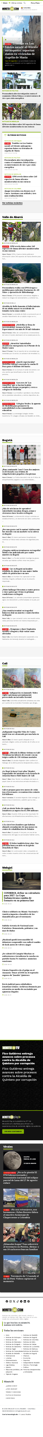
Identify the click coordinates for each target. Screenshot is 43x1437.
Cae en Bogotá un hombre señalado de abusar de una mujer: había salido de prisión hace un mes (20, 571)
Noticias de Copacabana (14, 1351)
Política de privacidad (13, 1395)
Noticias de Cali (9, 805)
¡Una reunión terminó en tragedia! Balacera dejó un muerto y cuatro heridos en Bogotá (20, 612)
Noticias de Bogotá (10, 586)
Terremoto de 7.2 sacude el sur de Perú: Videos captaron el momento (21, 1279)
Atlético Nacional (12, 1362)
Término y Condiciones (13, 1392)
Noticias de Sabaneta (13, 1346)
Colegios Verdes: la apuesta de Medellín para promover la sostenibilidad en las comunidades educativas (21, 407)
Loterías (8, 1358)
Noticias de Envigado (13, 1344)
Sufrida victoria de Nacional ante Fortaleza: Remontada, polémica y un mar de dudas (20, 928)
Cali (4, 663)
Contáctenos (10, 1398)
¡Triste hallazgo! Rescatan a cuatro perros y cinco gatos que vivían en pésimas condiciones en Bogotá (20, 591)
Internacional (10, 1356)
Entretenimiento (11, 1360)
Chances (26, 1356)
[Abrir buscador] (24, 3)
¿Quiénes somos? (11, 1386)
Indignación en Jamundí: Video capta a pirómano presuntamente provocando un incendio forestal (20, 694)
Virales (8, 1146)
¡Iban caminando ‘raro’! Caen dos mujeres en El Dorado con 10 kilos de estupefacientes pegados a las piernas (20, 471)
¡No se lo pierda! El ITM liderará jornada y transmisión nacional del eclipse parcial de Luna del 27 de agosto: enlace (20, 1177)
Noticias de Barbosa (30, 1349)
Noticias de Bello (10, 303)
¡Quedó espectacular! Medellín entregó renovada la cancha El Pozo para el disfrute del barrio (20, 364)
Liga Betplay (10, 1365)
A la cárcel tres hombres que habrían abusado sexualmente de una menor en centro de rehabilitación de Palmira (19, 826)
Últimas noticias (16, 3)
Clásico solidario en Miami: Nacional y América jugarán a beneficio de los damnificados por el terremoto (20, 914)
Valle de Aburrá (12, 217)
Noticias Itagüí (11, 1349)
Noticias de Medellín (10, 121)
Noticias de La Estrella (31, 1346)
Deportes (26, 1360)
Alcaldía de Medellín (13, 1353)
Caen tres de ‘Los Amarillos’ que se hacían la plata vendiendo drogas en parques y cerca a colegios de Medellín (19, 386)
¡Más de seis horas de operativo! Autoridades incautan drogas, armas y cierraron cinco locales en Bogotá (19, 510)
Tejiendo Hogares (12, 1374)
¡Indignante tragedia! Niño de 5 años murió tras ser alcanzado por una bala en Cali (20, 734)
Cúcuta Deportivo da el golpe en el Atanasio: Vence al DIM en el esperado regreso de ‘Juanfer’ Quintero (20, 972)
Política (25, 1367)
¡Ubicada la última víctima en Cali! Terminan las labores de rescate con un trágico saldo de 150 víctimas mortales (21, 754)
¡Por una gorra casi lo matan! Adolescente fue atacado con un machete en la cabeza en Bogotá (21, 531)
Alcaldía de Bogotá (30, 1353)
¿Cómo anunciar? (11, 1389)
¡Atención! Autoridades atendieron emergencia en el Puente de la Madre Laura (21, 345)
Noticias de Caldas (29, 1344)
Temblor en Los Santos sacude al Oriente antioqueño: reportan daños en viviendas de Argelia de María (21, 50)
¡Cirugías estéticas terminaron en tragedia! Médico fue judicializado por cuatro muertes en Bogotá (21, 552)
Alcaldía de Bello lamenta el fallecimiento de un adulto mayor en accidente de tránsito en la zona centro (21, 308)
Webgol (7, 867)
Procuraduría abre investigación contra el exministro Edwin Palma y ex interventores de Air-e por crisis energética (21, 95)
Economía (26, 1358)
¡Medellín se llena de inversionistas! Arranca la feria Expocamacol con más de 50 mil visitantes (21, 326)
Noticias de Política (10, 91)
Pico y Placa (35, 3)
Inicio (7, 1335)
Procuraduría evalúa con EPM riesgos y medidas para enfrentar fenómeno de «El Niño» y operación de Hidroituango (20, 289)
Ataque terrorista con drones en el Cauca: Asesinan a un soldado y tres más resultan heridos (20, 193)
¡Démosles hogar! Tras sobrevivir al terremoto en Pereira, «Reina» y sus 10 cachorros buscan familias (21, 1247)
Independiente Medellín (31, 1362)
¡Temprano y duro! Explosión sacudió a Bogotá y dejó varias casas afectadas (19, 631)
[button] (4, 3)
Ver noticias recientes (12, 203)
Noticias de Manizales (13, 1342)
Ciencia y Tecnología (30, 1365)
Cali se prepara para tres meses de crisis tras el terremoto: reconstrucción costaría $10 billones (20, 792)
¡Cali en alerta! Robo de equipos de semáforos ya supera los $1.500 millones (20, 809)
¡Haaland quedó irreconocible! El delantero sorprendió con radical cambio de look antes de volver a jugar (21, 942)
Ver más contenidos (13, 1131)
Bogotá (7, 440)
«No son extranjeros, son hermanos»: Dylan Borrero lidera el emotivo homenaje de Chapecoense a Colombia (20, 1213)
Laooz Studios (26, 1414)
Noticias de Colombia (12, 188)
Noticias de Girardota (30, 1351)
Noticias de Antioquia (14, 39)
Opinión (8, 1367)
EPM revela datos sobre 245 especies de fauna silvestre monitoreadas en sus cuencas (21, 125)
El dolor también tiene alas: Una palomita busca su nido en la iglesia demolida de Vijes (20, 845)
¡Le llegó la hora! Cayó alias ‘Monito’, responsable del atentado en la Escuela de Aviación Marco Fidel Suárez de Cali (21, 773)
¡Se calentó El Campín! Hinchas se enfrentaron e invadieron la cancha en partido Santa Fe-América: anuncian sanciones (20, 957)
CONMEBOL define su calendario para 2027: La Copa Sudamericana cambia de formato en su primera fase (22, 896)
